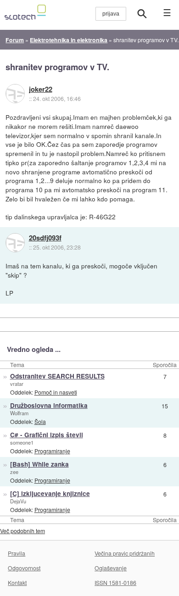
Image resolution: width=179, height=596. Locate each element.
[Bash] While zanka (39, 464)
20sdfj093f (45, 238)
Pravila (16, 553)
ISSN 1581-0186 (115, 582)
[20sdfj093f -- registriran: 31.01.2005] (15, 242)
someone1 (22, 442)
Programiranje (52, 451)
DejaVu (18, 501)
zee (14, 471)
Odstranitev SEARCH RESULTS (57, 376)
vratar (16, 383)
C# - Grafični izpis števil (46, 434)
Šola (40, 421)
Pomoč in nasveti (55, 392)
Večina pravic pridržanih (125, 553)
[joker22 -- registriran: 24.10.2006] (15, 93)
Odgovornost (24, 568)
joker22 (40, 89)
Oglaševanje (111, 568)
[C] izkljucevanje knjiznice (50, 493)
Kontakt (17, 582)
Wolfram (19, 413)
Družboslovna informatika (49, 405)
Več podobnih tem (22, 531)
